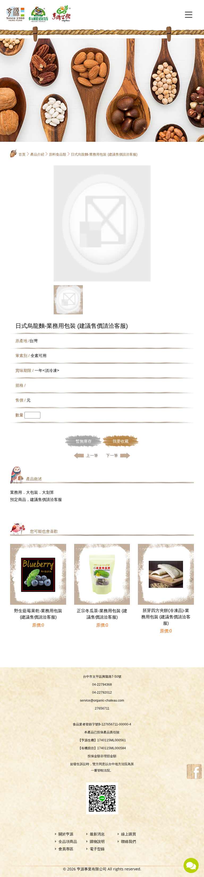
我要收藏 (121, 441)
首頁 (22, 154)
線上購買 (128, 834)
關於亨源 (65, 834)
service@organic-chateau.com (102, 700)
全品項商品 (67, 841)
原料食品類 (57, 154)
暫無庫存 (84, 441)
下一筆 (112, 455)
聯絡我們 (128, 841)
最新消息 (97, 834)
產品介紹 (37, 154)
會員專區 (65, 849)
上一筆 (92, 455)
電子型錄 (97, 849)
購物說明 (97, 841)
